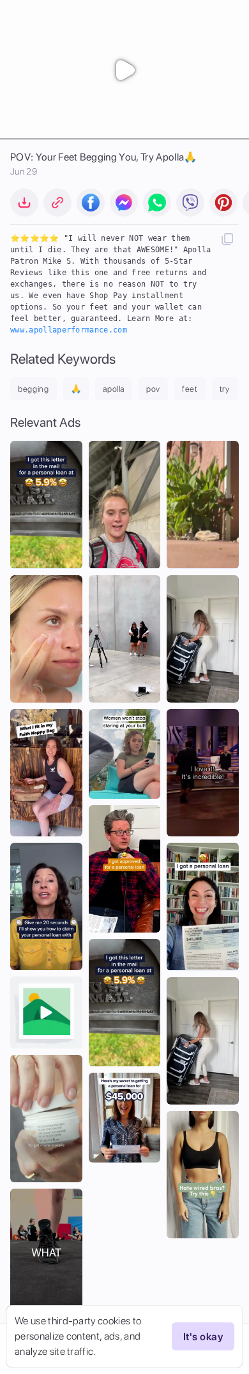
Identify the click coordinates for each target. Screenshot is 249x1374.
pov (153, 389)
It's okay (203, 1337)
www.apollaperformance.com (68, 330)
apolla (113, 389)
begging (33, 389)
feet (190, 389)
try (225, 389)
